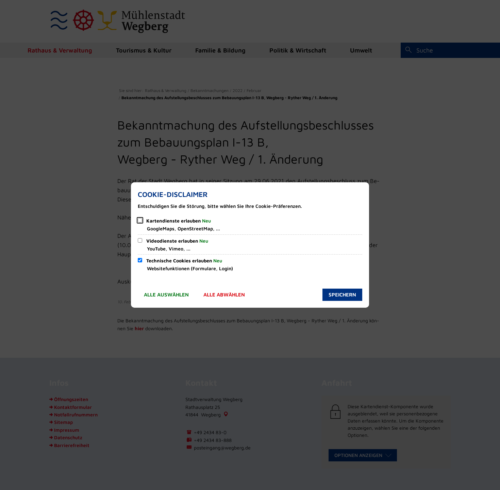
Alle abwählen (224, 294)
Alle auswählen (166, 294)
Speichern (342, 294)
